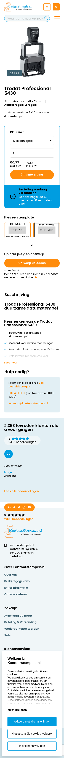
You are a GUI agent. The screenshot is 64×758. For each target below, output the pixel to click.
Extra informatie (16, 587)
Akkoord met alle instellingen (32, 721)
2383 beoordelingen (18, 519)
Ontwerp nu (34, 175)
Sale (7, 635)
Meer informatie (17, 709)
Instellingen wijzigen (32, 745)
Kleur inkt (17, 132)
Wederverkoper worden (21, 628)
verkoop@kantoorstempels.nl (28, 403)
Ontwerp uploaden (32, 263)
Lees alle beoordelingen (21, 491)
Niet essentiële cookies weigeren (32, 733)
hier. (36, 277)
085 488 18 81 (17, 393)
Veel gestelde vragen (26, 384)
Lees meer (10, 362)
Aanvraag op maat (18, 615)
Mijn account (46, 6)
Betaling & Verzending (20, 622)
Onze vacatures (16, 594)
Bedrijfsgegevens (17, 581)
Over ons (10, 574)
